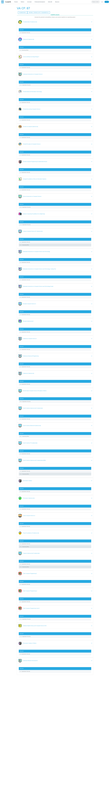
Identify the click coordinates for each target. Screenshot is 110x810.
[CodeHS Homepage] (6, 2)
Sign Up (106, 1)
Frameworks (22, 12)
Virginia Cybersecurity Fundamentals (39, 12)
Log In (102, 1)
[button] (16, 2)
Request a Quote (95, 1)
